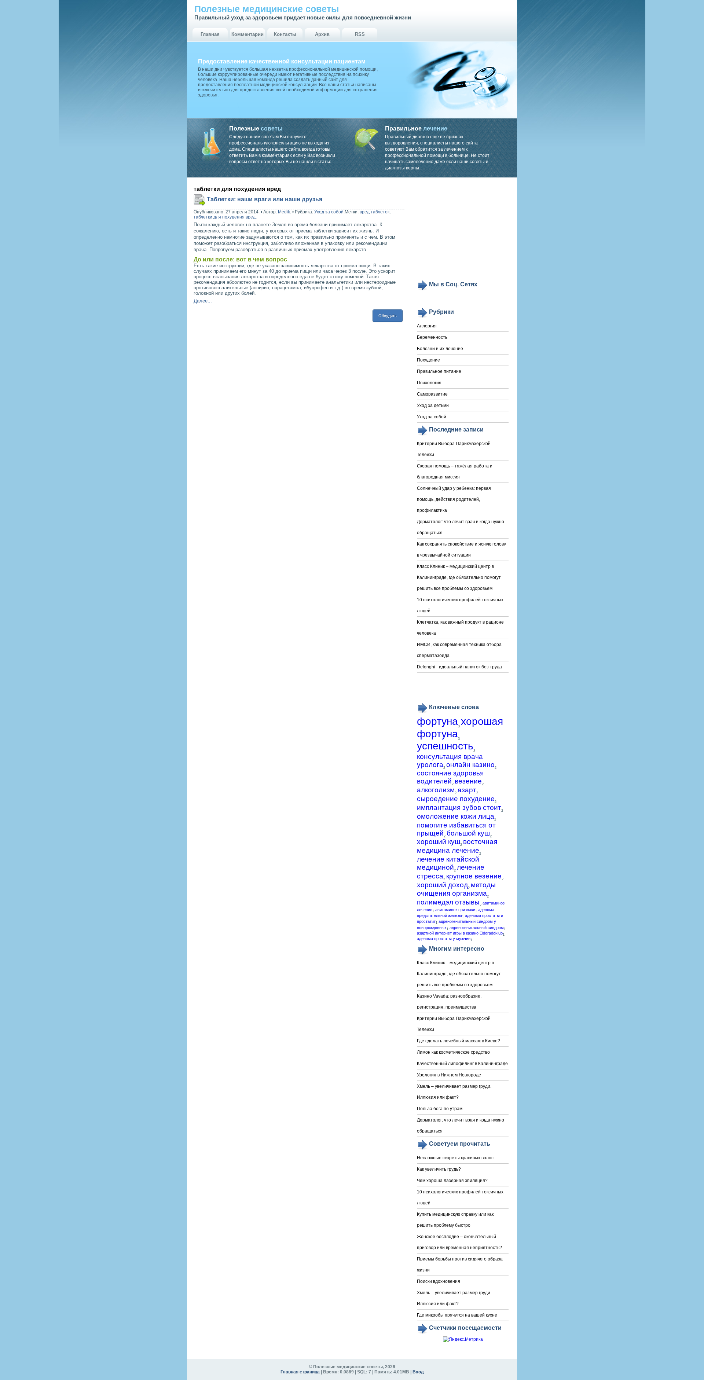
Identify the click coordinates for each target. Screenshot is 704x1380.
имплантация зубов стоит (459, 807)
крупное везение (474, 876)
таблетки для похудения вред (225, 217)
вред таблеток (374, 211)
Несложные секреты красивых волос (455, 1157)
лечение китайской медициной (448, 863)
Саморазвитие (432, 394)
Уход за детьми (433, 405)
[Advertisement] (463, 232)
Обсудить (387, 315)
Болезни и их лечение (440, 348)
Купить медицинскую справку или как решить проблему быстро (455, 1220)
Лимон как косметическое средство (453, 1052)
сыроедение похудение (456, 799)
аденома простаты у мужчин (443, 938)
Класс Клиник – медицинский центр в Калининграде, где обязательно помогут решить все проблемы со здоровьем (459, 577)
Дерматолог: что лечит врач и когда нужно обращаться (460, 527)
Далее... (203, 301)
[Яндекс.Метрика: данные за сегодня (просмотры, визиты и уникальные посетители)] (463, 1339)
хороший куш (438, 841)
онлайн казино (470, 764)
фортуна (437, 721)
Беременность (432, 337)
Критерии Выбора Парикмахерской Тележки (454, 449)
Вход (418, 1372)
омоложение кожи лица (455, 816)
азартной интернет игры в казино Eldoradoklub (460, 933)
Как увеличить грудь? (439, 1169)
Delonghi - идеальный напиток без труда (459, 666)
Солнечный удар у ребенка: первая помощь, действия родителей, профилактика (454, 499)
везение (468, 781)
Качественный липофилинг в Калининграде (462, 1063)
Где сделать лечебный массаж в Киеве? (458, 1040)
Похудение (428, 360)
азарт (467, 790)
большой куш (468, 833)
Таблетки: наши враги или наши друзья (264, 199)
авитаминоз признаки (455, 909)
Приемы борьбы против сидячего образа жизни (460, 1264)
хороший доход (442, 885)
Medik (284, 211)
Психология (429, 382)
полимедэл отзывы (448, 902)
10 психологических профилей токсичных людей (460, 605)
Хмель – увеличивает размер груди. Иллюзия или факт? (454, 1092)
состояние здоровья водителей (450, 777)
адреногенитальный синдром (477, 927)
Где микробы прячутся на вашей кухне (457, 1315)
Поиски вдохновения (438, 1281)
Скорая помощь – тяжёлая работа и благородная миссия (454, 471)
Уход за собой (329, 211)
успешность (445, 746)
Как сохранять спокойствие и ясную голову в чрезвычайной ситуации (461, 550)
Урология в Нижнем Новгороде (449, 1075)
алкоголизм (436, 790)
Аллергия (427, 326)
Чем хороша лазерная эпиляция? (452, 1180)
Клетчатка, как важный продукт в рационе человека (460, 628)
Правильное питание (439, 371)
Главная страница (300, 1372)
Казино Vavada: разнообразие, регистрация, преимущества (449, 1002)
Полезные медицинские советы (266, 9)
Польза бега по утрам (439, 1108)
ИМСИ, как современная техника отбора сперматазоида (459, 650)
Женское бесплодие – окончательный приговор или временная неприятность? (459, 1242)
